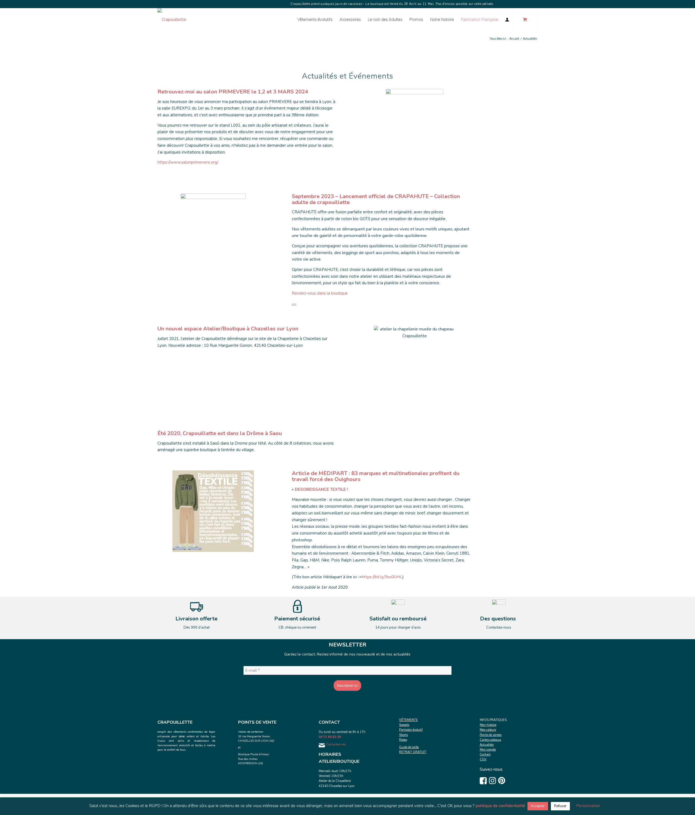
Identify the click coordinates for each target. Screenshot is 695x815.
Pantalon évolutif (411, 730)
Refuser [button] (560, 806)
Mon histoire (488, 725)
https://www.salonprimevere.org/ (187, 162)
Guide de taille (409, 747)
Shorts (403, 735)
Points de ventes (490, 735)
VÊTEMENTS (408, 720)
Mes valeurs (488, 730)
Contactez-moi (336, 744)
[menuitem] (315, 19)
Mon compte (488, 750)
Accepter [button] (538, 806)
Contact (485, 754)
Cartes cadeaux (490, 740)
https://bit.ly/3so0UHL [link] (382, 577)
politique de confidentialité (500, 805)
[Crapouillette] (171, 19)
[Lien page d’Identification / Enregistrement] (507, 19)
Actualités (487, 745)
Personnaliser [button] (588, 805)
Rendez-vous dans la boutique (320, 293)
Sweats (404, 725)
